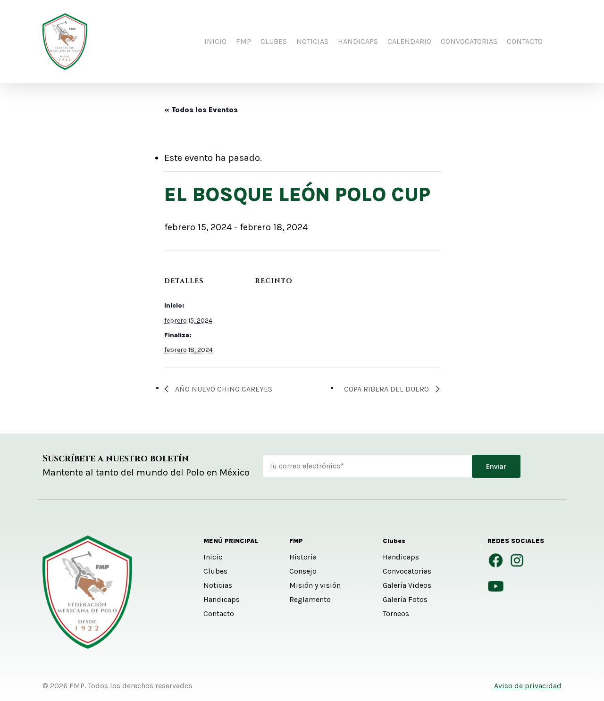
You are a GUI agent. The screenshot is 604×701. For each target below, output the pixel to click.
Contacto (218, 613)
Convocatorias (407, 571)
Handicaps (221, 599)
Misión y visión (315, 585)
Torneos (396, 613)
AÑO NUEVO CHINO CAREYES (222, 388)
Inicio (213, 556)
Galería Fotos (405, 599)
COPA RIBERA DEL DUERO (387, 388)
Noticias (217, 585)
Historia (303, 556)
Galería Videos (407, 585)
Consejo (303, 571)
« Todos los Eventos (201, 109)
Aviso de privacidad (528, 685)
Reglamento (310, 599)
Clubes (215, 571)
